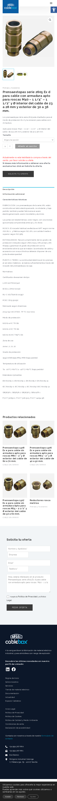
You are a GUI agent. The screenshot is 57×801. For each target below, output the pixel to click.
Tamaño (7, 135)
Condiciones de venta (14, 724)
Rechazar (20, 797)
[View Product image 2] (21, 74)
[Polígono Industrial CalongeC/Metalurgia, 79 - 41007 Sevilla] (21, 761)
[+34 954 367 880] (14, 746)
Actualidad (10, 697)
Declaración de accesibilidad (17, 728)
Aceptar (8, 797)
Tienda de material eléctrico (17, 689)
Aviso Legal (10, 709)
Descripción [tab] (8, 189)
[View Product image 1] (8, 74)
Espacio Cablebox (13, 701)
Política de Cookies (13, 716)
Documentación (12, 693)
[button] (54, 10)
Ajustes (33, 797)
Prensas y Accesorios (11, 88)
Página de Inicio (12, 678)
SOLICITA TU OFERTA (18, 174)
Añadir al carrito (27, 146)
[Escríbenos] (12, 755)
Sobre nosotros (11, 682)
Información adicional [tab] (14, 194)
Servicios (9, 686)
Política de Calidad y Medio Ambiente (21, 720)
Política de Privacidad (27, 597)
